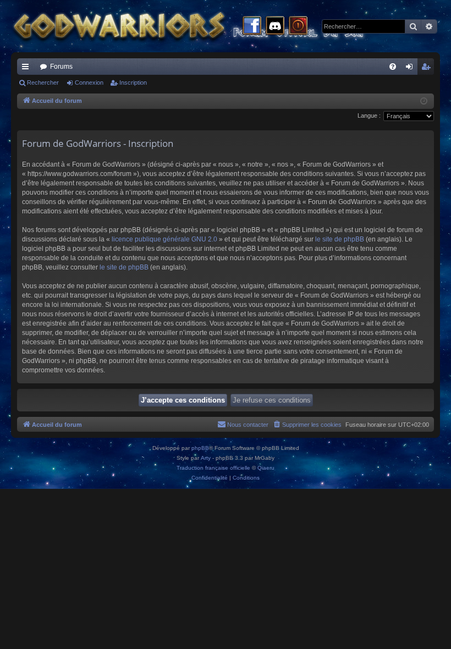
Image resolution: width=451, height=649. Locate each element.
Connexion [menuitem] (411, 69)
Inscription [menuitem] (428, 69)
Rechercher (43, 82)
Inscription (133, 82)
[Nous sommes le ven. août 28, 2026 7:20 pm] (423, 101)
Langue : (369, 115)
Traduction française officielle (213, 468)
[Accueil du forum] (209, 26)
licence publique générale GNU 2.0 (164, 239)
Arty (206, 458)
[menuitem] (392, 66)
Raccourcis (27, 69)
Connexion (89, 82)
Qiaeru (265, 468)
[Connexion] (298, 26)
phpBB (200, 448)
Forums (61, 66)
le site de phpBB (339, 239)
